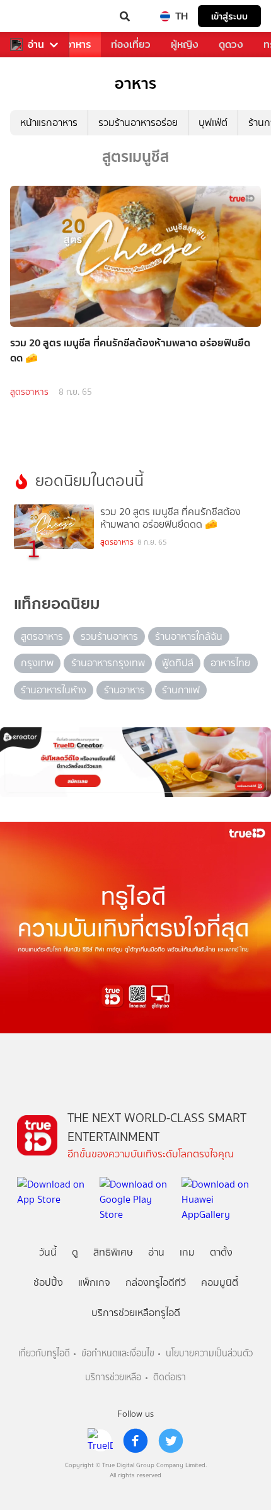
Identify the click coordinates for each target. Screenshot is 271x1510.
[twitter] (170, 1440)
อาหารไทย (230, 663)
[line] (100, 1440)
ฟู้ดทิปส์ (177, 663)
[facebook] (135, 1440)
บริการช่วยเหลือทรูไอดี (135, 1312)
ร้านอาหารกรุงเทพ (108, 663)
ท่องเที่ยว (131, 44)
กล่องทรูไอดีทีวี (155, 1282)
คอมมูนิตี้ (219, 1282)
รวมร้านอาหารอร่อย (138, 122)
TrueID (35, 16)
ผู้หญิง (185, 44)
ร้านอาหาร (124, 690)
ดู (75, 1252)
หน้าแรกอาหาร (49, 122)
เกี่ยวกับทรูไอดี (44, 1353)
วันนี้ (48, 1252)
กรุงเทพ (37, 663)
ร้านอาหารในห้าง (53, 690)
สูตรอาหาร (29, 392)
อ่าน (36, 44)
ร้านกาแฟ (181, 690)
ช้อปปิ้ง (48, 1282)
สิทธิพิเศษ (113, 1252)
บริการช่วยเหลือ (113, 1377)
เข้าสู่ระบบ (229, 16)
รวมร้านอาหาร (109, 636)
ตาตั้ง (221, 1252)
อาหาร (78, 44)
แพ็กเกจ (94, 1282)
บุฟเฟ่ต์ (213, 122)
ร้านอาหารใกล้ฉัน (188, 636)
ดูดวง (231, 44)
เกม (187, 1252)
